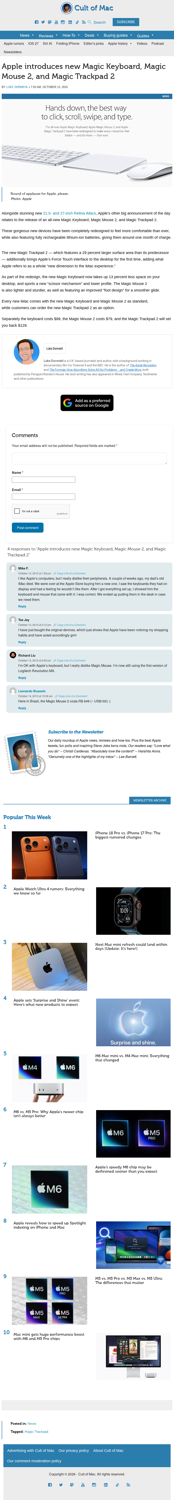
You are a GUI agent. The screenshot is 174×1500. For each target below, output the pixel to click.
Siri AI (47, 43)
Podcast (158, 43)
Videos (142, 43)
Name (17, 472)
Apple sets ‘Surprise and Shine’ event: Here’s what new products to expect (47, 1003)
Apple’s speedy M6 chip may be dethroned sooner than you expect (126, 1169)
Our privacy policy (74, 1450)
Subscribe (126, 22)
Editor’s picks (94, 43)
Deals (89, 35)
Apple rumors (14, 43)
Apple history (118, 43)
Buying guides (116, 35)
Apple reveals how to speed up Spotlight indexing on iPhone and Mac (50, 1225)
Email (17, 489)
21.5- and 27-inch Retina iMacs (69, 213)
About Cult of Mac (108, 1450)
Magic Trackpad (36, 1432)
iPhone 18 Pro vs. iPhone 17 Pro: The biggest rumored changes (127, 835)
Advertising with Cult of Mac (30, 1450)
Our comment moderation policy (34, 1461)
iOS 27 (33, 43)
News (24, 35)
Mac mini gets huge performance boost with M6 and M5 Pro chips (49, 1337)
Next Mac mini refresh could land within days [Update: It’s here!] (131, 947)
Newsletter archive (149, 800)
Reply (22, 606)
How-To (69, 35)
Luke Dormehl (17, 87)
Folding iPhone (67, 43)
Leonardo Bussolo (32, 691)
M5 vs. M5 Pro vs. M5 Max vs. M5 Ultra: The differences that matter (129, 1281)
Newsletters (13, 51)
